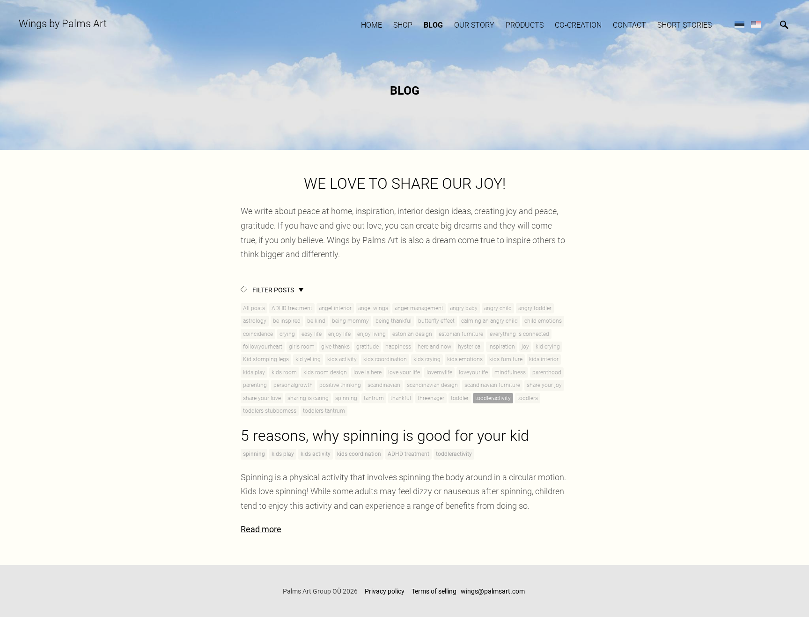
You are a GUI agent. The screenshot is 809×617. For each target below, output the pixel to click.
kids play (254, 372)
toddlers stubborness (269, 411)
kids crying (427, 359)
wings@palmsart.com (493, 591)
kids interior (544, 359)
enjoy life (339, 334)
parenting (255, 385)
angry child (498, 308)
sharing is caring (308, 398)
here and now (434, 346)
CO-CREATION (578, 25)
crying (287, 334)
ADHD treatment (292, 308)
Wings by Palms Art (63, 24)
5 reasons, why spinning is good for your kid (385, 436)
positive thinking (340, 385)
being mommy (350, 321)
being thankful (393, 321)
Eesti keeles (739, 24)
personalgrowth (293, 385)
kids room (284, 372)
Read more (261, 529)
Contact (629, 25)
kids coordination (385, 359)
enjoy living (371, 334)
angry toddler (535, 308)
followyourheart (262, 346)
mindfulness (510, 372)
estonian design (412, 334)
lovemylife (439, 372)
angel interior (335, 308)
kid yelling (308, 359)
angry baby (464, 308)
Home (371, 25)
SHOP (402, 25)
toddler (460, 398)
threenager (431, 398)
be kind (316, 321)
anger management (419, 308)
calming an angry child (489, 321)
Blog (433, 25)
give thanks (335, 346)
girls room (302, 346)
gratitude (367, 346)
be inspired (287, 321)
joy (525, 346)
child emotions (543, 321)
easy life (312, 334)
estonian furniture (461, 334)
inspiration (501, 346)
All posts (254, 308)
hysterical (470, 346)
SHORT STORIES (684, 25)
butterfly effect (436, 321)
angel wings (373, 308)
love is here (367, 372)
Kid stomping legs (266, 359)
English (756, 24)
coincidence (258, 334)
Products (525, 25)
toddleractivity (493, 398)
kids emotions (465, 359)
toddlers (527, 398)
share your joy (544, 385)
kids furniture (505, 359)
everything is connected (519, 334)
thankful (400, 398)
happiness (398, 346)
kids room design (325, 372)
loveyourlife (473, 372)
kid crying (548, 346)
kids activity (342, 359)
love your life (404, 372)
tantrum (374, 398)
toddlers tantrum (324, 411)
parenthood (546, 372)
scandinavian (384, 385)
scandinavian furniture (492, 385)
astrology (254, 321)
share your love (262, 398)
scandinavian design (432, 385)
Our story (474, 25)
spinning (346, 398)
